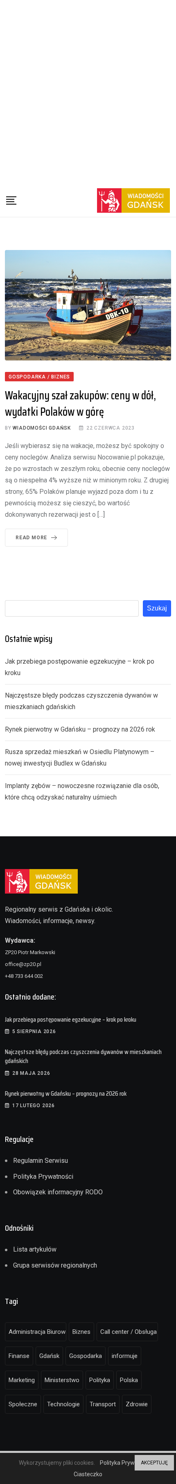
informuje (125, 1356)
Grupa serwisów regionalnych (55, 1265)
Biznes (81, 1331)
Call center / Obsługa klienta (129, 1331)
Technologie (63, 1404)
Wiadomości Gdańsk (42, 428)
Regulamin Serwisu (40, 1160)
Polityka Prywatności (43, 1176)
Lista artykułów (34, 1249)
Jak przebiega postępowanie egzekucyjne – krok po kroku (70, 1019)
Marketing (22, 1380)
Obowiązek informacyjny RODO (58, 1192)
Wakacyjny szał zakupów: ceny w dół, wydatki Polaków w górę (80, 403)
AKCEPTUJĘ (154, 1463)
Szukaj (157, 608)
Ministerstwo (62, 1380)
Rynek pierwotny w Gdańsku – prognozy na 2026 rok (80, 729)
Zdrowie (137, 1404)
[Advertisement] (88, 92)
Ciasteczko (88, 1474)
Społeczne (23, 1404)
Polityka (99, 1380)
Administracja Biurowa (37, 1331)
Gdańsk (49, 1356)
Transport (103, 1404)
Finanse (19, 1356)
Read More (31, 537)
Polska (129, 1380)
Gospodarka (85, 1356)
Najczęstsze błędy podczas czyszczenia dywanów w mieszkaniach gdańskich (83, 1056)
